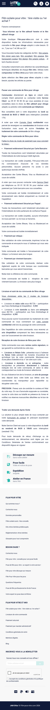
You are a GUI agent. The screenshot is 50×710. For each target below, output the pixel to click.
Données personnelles (13, 515)
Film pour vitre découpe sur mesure (18, 571)
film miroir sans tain (10, 56)
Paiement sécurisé (12, 620)
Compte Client (26, 122)
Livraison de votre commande (16, 614)
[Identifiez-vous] (41, 4)
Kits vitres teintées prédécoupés (17, 527)
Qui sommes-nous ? (13, 504)
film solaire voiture (36, 59)
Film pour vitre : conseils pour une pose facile (22, 559)
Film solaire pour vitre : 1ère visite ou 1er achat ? (23, 609)
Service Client (42, 182)
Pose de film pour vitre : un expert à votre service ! (23, 565)
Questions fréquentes (13, 582)
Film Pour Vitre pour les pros (16, 577)
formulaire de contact (16, 418)
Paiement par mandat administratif (18, 626)
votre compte (42, 322)
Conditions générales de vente (16, 632)
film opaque (39, 56)
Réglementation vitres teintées (16, 533)
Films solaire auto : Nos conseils (17, 521)
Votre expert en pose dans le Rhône (18, 594)
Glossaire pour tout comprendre (17, 539)
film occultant (26, 56)
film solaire (43, 53)
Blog (7, 644)
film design (23, 59)
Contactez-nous (11, 509)
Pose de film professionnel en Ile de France (21, 588)
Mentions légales (12, 638)
